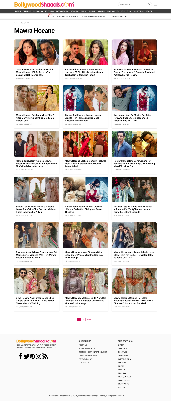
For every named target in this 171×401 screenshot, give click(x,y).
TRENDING (27, 11)
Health (121, 387)
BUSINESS (101, 11)
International (125, 359)
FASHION (92, 11)
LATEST (18, 11)
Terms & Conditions (88, 356)
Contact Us (84, 363)
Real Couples (124, 377)
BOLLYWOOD (38, 11)
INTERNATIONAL (62, 11)
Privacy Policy (86, 359)
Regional (122, 363)
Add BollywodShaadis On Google (63, 16)
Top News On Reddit (119, 16)
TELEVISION (49, 11)
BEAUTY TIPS (138, 11)
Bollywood (123, 352)
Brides (121, 366)
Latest (121, 345)
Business (122, 373)
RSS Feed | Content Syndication (93, 352)
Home (16, 23)
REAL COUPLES (113, 11)
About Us (83, 345)
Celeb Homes (124, 380)
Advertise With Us (87, 348)
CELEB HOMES (126, 11)
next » (90, 320)
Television (123, 356)
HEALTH (149, 11)
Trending (122, 348)
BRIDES (83, 11)
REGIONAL (75, 11)
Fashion (122, 370)
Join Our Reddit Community (94, 16)
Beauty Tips (123, 384)
